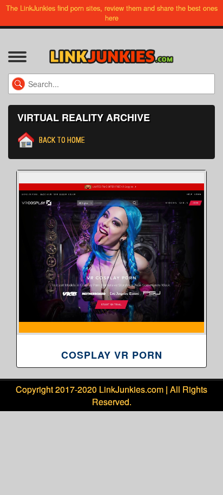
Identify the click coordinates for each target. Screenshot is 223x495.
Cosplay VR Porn (111, 355)
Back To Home (62, 140)
